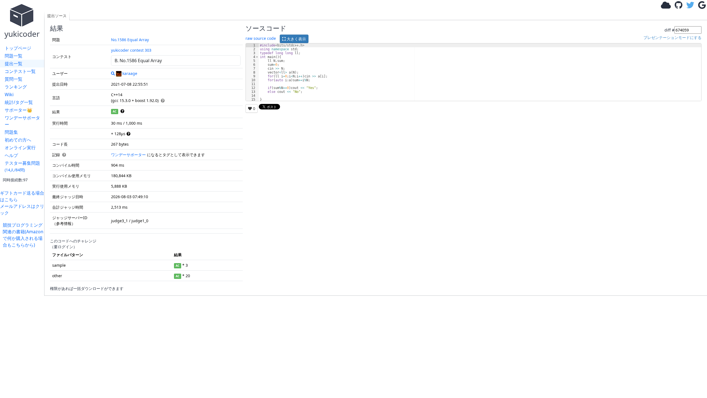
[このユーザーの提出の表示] (113, 73)
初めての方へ (18, 140)
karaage (129, 73)
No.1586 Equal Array (130, 39)
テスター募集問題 (22, 166)
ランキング (16, 87)
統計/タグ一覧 (19, 102)
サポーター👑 (18, 110)
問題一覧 (13, 56)
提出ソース (57, 15)
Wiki (9, 94)
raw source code (261, 38)
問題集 (11, 132)
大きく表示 (296, 38)
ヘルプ (11, 155)
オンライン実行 (20, 148)
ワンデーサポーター (22, 121)
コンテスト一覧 (20, 71)
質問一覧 (13, 79)
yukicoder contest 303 (131, 50)
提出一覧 (13, 64)
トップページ (18, 48)
